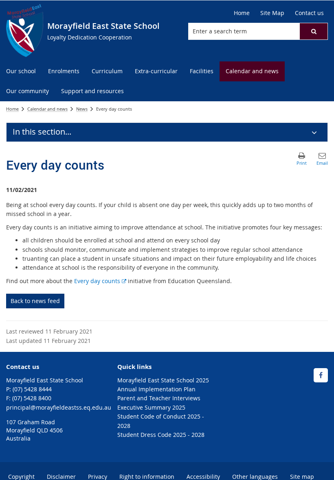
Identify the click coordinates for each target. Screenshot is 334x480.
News (82, 109)
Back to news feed (35, 301)
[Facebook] (321, 375)
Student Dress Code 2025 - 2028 (160, 435)
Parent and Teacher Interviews (158, 398)
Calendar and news (47, 109)
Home (12, 109)
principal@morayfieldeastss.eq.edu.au (58, 407)
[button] (313, 31)
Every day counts (100, 281)
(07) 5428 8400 (31, 398)
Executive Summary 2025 (151, 407)
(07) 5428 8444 (32, 389)
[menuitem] (21, 71)
